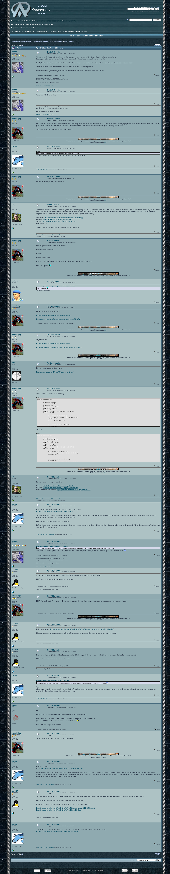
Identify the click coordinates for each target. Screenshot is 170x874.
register (157, 7)
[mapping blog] (13, 173)
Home (72, 36)
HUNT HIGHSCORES (42, 169)
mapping (51, 169)
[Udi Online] (13, 228)
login (151, 7)
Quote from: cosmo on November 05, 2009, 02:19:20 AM (52, 546)
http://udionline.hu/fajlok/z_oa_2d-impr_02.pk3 (58, 486)
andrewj (15, 281)
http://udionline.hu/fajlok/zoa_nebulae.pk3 (57, 219)
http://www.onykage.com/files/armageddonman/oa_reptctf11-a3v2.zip (59, 347)
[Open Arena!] (13, 77)
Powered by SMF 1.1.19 (75, 870)
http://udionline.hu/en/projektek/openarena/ (48, 235)
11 (22, 45)
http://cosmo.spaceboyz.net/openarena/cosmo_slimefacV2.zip (61, 768)
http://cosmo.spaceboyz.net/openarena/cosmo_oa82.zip (55, 511)
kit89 (13, 363)
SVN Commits (69, 41)
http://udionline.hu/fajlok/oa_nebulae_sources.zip (59, 221)
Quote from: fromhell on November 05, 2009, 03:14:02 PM (52, 680)
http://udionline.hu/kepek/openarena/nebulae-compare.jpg (64, 217)
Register (99, 36)
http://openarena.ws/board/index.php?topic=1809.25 (53, 315)
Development (57, 41)
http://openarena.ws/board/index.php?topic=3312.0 (73, 490)
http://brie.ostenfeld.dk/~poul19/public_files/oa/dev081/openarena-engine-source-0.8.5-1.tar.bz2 (82, 629)
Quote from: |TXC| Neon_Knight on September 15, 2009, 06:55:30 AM (55, 286)
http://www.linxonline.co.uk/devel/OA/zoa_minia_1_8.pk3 (55, 372)
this (105, 142)
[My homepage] (13, 592)
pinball (14, 705)
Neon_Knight (16, 118)
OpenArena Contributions (42, 41)
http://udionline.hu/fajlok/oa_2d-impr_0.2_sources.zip (60, 488)
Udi (13, 204)
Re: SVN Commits (53, 52)
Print (157, 45)
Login (91, 36)
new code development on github (45, 85)
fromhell (15, 52)
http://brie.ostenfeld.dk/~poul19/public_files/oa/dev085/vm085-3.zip (58, 810)
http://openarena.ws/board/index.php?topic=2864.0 (53, 343)
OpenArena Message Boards (21, 41)
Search (85, 36)
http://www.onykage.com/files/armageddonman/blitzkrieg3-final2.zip (58, 319)
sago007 (15, 570)
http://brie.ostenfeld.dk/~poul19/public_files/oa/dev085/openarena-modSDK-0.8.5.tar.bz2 (65, 808)
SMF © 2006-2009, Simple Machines (93, 870)
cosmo (14, 146)
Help (78, 36)
